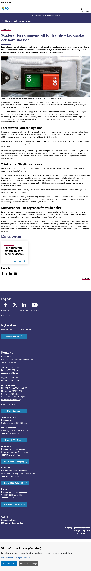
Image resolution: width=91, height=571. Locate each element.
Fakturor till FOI (8, 404)
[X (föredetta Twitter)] (6, 274)
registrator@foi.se (9, 373)
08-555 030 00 (15, 367)
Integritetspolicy (23, 557)
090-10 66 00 (14, 497)
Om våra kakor (7, 557)
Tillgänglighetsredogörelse (77, 527)
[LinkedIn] (10, 274)
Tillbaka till (17, 21)
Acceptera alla (9, 563)
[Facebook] (2, 274)
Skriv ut (85, 278)
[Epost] (15, 274)
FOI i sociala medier (9, 315)
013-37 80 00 (14, 455)
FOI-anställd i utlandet (12, 523)
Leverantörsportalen (11, 399)
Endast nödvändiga (28, 563)
